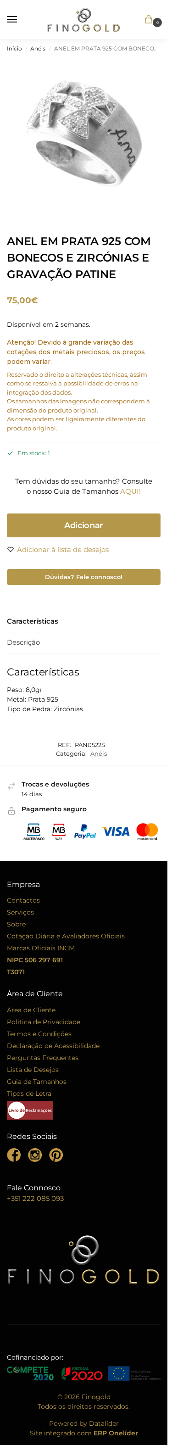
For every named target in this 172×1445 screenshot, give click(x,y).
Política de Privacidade (43, 1022)
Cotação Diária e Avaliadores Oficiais (66, 936)
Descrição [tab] (23, 642)
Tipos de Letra (29, 1093)
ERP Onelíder (116, 1433)
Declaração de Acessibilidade (53, 1046)
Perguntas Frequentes (42, 1058)
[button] (150, 20)
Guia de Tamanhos (37, 1081)
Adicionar (83, 525)
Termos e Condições (39, 1034)
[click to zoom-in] (86, 137)
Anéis (37, 48)
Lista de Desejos (33, 1070)
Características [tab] (32, 621)
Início (14, 48)
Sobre (16, 924)
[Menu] (20, 20)
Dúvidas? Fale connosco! (83, 577)
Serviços (20, 912)
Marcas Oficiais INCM (41, 948)
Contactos (23, 900)
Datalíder (104, 1423)
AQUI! (130, 491)
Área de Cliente (31, 1010)
